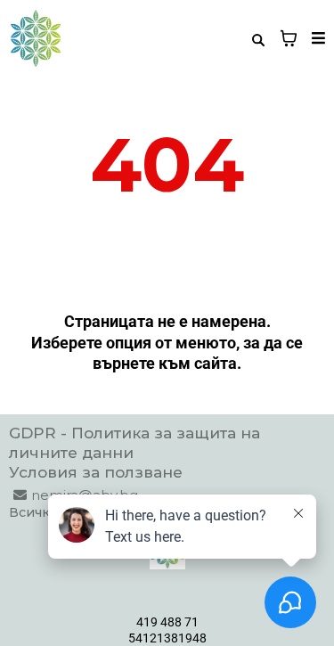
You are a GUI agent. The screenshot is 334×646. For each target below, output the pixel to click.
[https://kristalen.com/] (35, 38)
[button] (315, 38)
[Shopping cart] (288, 38)
